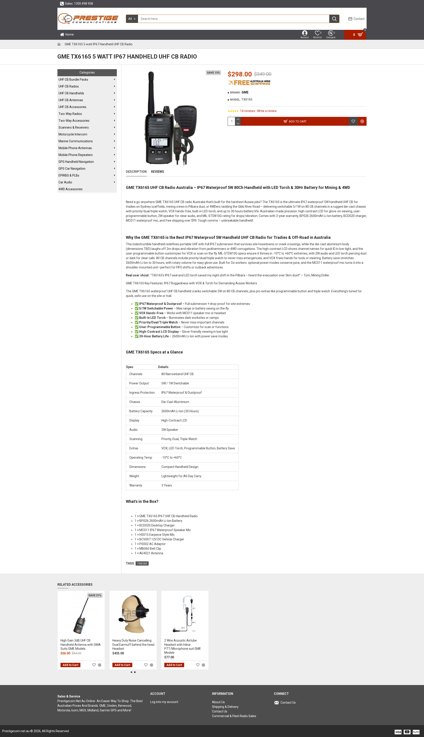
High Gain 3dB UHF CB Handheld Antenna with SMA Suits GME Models (81, 644)
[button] (131, 672)
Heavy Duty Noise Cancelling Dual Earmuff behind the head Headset (133, 644)
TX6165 (142, 563)
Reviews (157, 171)
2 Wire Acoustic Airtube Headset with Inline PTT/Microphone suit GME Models (182, 646)
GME (245, 92)
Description (136, 171)
